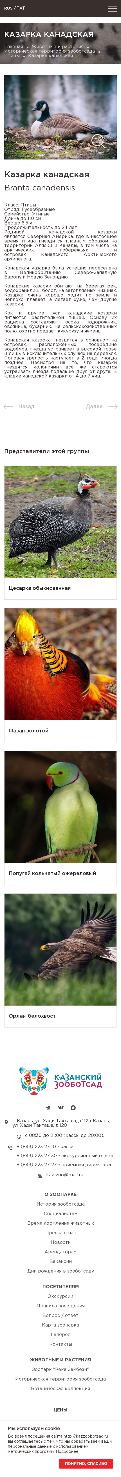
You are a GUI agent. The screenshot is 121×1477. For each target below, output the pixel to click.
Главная (13, 47)
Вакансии (61, 1262)
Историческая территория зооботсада (49, 51)
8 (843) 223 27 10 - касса (45, 1147)
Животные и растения (58, 47)
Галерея (60, 1335)
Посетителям (60, 1287)
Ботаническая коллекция (60, 1389)
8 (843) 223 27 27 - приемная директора (64, 1165)
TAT (21, 8)
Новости (61, 1242)
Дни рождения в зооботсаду (60, 1271)
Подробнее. (67, 1451)
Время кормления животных (60, 1223)
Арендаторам (60, 1252)
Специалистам (60, 1214)
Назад (26, 406)
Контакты (60, 1344)
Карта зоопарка (60, 1325)
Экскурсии (60, 1296)
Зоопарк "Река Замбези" (60, 1370)
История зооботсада (61, 1204)
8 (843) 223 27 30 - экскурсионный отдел (65, 1156)
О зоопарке (60, 1195)
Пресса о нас (60, 1233)
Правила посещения (61, 1306)
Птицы (12, 56)
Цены (61, 1410)
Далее (94, 406)
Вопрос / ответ (60, 1316)
